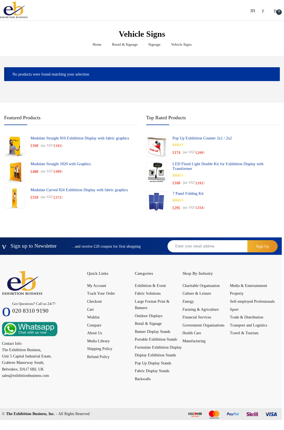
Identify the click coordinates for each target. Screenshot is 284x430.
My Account (96, 286)
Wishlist (93, 317)
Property (237, 293)
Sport (234, 309)
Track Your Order (101, 293)
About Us (94, 333)
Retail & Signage (125, 44)
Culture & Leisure (196, 293)
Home (97, 44)
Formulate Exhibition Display (158, 347)
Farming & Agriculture (200, 309)
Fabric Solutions (148, 293)
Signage (154, 44)
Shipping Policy (99, 349)
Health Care (191, 333)
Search (253, 10)
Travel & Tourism (244, 333)
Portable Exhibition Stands (156, 339)
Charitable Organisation (201, 286)
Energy (188, 301)
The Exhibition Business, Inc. (30, 414)
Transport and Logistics (248, 325)
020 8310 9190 (30, 310)
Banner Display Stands (152, 332)
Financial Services (196, 317)
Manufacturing (194, 341)
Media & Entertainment (248, 286)
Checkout (94, 301)
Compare (94, 325)
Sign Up (262, 246)
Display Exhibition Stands (155, 355)
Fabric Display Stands (152, 371)
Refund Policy (98, 357)
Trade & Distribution (246, 317)
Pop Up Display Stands (153, 363)
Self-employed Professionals (252, 301)
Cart (90, 309)
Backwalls (143, 379)
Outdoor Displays (148, 316)
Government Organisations (203, 325)
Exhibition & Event (150, 286)
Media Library (98, 341)
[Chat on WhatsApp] (29, 329)
